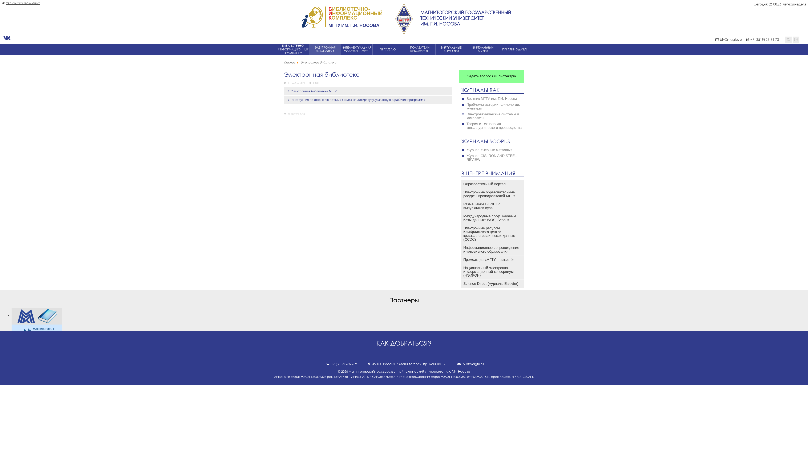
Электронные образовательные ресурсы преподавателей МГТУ (489, 194)
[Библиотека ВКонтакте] (7, 38)
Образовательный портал (484, 184)
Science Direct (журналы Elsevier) (490, 284)
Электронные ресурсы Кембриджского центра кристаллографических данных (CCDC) (489, 234)
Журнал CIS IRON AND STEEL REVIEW (491, 158)
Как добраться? (404, 343)
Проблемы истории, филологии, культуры (493, 106)
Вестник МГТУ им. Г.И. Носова (491, 99)
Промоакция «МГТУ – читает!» (488, 260)
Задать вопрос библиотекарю (491, 76)
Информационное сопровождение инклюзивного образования (491, 249)
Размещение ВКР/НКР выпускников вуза (481, 206)
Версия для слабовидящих (23, 3)
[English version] (796, 40)
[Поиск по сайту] (788, 40)
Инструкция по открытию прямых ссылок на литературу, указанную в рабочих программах (358, 100)
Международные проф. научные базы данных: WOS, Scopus (489, 218)
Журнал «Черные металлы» (489, 150)
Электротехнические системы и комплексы (492, 116)
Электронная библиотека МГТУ (314, 91)
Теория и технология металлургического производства (494, 126)
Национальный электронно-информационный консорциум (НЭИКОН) (488, 271)
